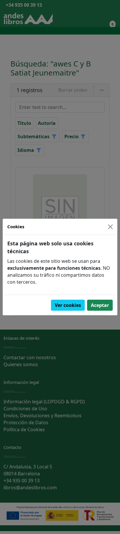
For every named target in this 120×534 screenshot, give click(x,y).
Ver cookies (68, 305)
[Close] (110, 226)
